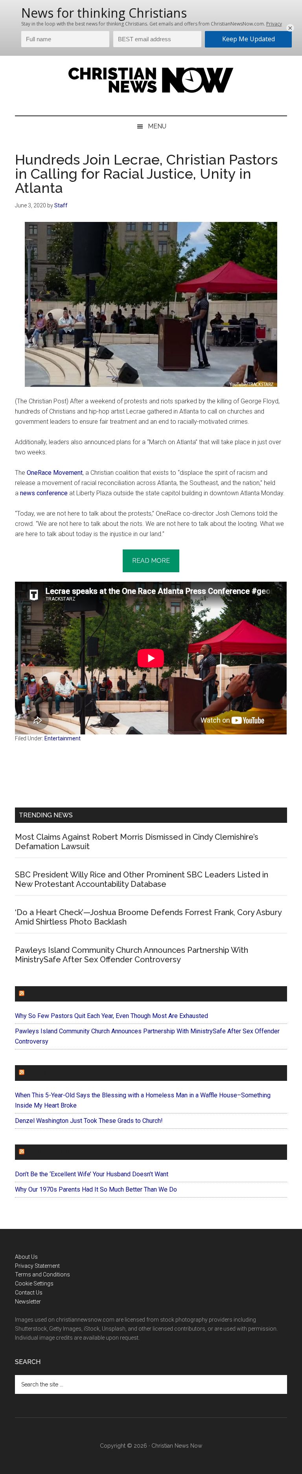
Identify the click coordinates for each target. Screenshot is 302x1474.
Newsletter (28, 1301)
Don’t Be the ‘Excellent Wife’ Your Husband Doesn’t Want (91, 1174)
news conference (44, 493)
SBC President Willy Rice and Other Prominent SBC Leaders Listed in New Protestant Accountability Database (141, 879)
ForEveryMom (51, 1152)
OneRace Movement (55, 472)
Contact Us (28, 1292)
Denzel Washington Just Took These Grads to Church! (89, 1120)
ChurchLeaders (54, 994)
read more (151, 560)
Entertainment (62, 738)
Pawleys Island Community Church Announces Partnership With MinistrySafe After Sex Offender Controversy (131, 954)
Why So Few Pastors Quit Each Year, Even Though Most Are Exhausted (111, 1016)
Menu (157, 126)
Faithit (38, 1073)
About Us (26, 1257)
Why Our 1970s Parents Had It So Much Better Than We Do (96, 1189)
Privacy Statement (37, 1266)
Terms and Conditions (42, 1274)
